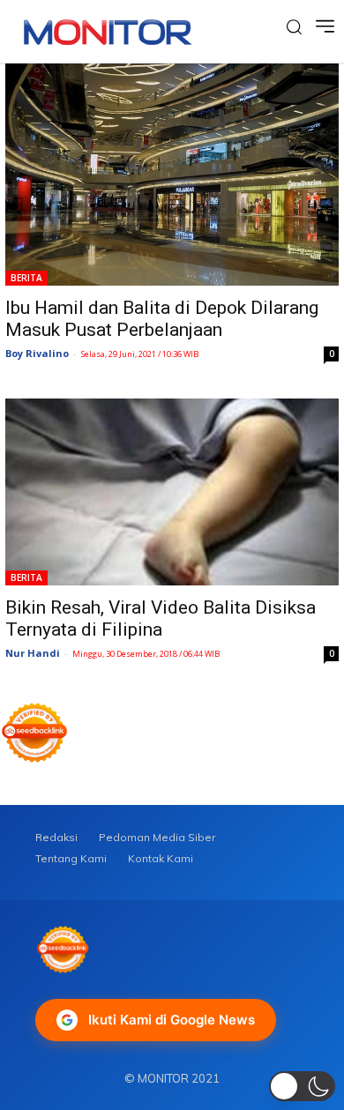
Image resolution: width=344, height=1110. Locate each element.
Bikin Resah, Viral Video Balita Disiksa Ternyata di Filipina (160, 618)
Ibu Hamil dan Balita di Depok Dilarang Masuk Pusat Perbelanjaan (161, 318)
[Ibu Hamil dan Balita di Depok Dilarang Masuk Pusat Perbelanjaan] (172, 174)
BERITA (26, 278)
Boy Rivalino (37, 353)
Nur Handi (32, 652)
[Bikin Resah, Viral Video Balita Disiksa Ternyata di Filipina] (172, 492)
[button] (302, 1086)
